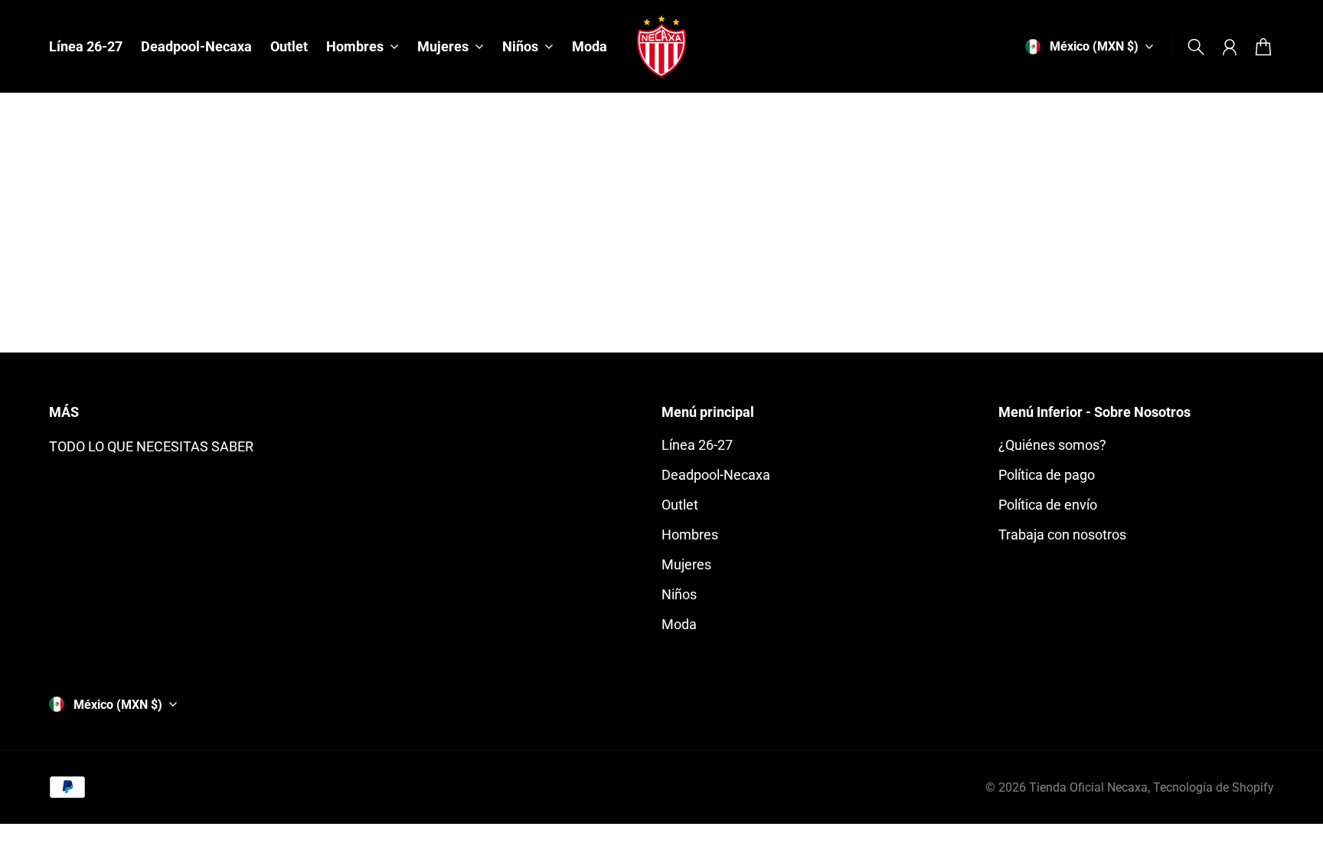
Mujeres (686, 564)
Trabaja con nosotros (1062, 534)
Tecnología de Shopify (1213, 787)
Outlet (680, 505)
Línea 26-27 (697, 445)
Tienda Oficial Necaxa (1088, 787)
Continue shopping (661, 266)
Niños (679, 594)
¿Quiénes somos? (1052, 445)
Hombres (690, 534)
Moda (679, 624)
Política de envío (1047, 505)
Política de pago (1046, 475)
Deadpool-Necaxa (716, 475)
